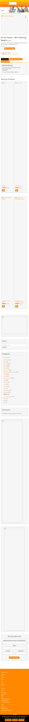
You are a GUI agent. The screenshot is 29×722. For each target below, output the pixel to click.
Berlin (5, 362)
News (2, 680)
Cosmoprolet (6, 370)
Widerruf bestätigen (14, 657)
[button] (26, 17)
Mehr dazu (21, 720)
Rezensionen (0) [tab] (5, 61)
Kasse (2, 695)
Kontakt (3, 684)
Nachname (21, 650)
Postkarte (6, 382)
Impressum (3, 707)
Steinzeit (5, 386)
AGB (2, 697)
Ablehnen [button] (15, 720)
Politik (5, 384)
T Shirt (4, 402)
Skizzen (5, 366)
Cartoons (5, 13)
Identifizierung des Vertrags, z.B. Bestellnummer (14, 640)
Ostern (5, 380)
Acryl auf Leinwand (8, 396)
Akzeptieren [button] (8, 720)
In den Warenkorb (10, 48)
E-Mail (14, 645)
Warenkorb (3, 694)
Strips (2, 676)
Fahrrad (5, 376)
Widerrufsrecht (4, 700)
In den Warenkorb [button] (3, 190)
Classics (5, 368)
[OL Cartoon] (4, 1)
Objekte (4, 400)
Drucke (9, 13)
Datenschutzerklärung (6, 710)
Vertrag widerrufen (5, 702)
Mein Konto (3, 692)
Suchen (4, 347)
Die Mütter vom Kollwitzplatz (10, 372)
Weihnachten (6, 390)
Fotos (2, 679)
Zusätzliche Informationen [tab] (16, 59)
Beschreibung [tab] (5, 59)
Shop (2, 685)
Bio (2, 682)
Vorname (8, 650)
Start (2, 13)
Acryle (2, 677)
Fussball (5, 374)
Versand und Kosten (5, 698)
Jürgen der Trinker (8, 378)
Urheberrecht (4, 708)
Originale (6, 364)
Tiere (5, 388)
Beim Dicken (6, 360)
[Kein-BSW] (14, 325)
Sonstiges (16, 54)
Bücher (4, 398)
